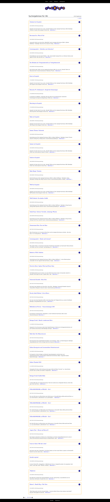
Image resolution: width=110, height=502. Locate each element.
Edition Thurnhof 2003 (35, 362)
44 (30, 497)
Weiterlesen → (53, 30)
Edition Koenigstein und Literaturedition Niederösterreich (44, 347)
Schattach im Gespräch (35, 22)
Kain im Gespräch (34, 76)
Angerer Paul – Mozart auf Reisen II (39, 430)
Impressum (57, 500)
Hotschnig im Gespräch (36, 103)
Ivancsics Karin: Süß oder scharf (38, 443)
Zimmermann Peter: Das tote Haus (38, 225)
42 (27, 497)
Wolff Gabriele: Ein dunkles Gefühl (39, 198)
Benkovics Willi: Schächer (36, 252)
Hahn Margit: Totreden (35, 171)
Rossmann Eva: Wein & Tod (37, 35)
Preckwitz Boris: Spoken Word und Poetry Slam (42, 266)
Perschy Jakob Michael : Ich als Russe (39, 293)
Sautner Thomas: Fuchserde (37, 130)
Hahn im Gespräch (34, 117)
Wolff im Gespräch (34, 184)
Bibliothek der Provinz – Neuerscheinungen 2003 (42, 306)
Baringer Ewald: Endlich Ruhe (37, 376)
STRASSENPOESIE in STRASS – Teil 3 (40, 416)
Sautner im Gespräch (35, 144)
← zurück (79, 18)
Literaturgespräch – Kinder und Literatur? (40, 239)
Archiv (51, 1)
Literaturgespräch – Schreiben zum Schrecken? (42, 49)
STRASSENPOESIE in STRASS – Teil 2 (40, 403)
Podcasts (56, 1)
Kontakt (51, 500)
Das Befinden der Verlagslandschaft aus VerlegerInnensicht (45, 62)
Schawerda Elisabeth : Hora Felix (38, 279)
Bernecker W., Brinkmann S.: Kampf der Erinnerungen (44, 89)
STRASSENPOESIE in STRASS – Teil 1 (40, 389)
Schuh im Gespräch (35, 157)
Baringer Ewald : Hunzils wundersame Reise (41, 320)
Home (46, 1)
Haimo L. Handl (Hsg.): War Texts (38, 484)
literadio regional (34, 457)
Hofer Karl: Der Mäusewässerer (38, 334)
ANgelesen (32, 471)
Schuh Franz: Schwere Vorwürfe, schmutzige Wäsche (43, 212)
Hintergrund (62, 1)
